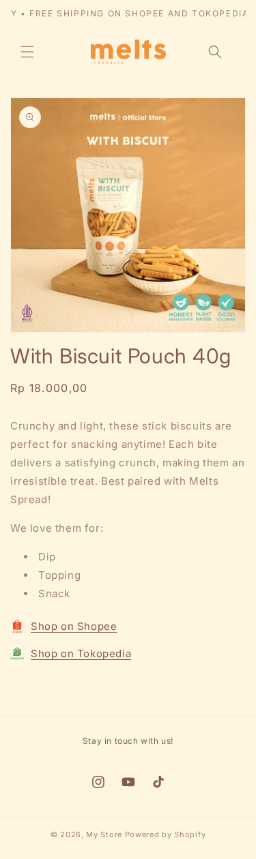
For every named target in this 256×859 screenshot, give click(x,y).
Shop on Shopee (74, 626)
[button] (27, 52)
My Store (104, 834)
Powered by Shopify (165, 834)
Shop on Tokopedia (81, 653)
